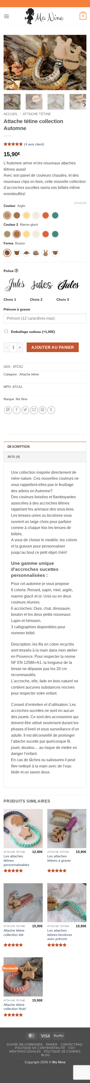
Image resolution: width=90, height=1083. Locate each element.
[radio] (7, 215)
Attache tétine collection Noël (15, 1007)
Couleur (9, 206)
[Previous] (11, 62)
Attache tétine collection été (14, 933)
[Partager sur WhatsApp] (8, 410)
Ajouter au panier (52, 347)
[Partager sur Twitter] (25, 410)
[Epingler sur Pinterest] (43, 410)
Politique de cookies (62, 1051)
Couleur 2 (11, 224)
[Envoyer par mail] (34, 410)
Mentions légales (25, 1051)
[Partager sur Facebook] (17, 410)
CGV (71, 1048)
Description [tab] (18, 446)
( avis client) (34, 144)
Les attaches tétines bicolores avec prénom (59, 935)
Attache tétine (37, 114)
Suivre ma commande (24, 1044)
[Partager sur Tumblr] (51, 410)
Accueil (11, 114)
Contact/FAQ (71, 1044)
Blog (45, 1055)
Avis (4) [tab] (13, 457)
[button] (6, 16)
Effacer (80, 203)
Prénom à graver (17, 309)
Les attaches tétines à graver (59, 858)
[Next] (78, 62)
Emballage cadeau (32, 332)
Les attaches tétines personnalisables (16, 860)
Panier (52, 1044)
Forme (8, 243)
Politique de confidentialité (40, 1048)
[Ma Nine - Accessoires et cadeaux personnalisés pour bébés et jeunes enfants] (45, 16)
